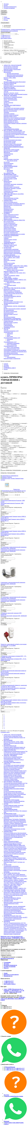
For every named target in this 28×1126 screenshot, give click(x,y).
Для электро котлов (12, 160)
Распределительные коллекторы (12, 145)
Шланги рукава (8, 218)
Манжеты (6, 259)
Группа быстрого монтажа (11, 68)
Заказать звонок (8, 41)
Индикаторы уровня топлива (11, 149)
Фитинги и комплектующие (11, 217)
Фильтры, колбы (8, 295)
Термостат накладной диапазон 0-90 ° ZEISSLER (14, 615)
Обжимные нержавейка (13, 343)
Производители (8, 976)
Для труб (6, 299)
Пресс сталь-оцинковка (13, 347)
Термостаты (7, 241)
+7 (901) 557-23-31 (5, 37)
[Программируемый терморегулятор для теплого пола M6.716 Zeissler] (14, 701)
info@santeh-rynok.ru (6, 38)
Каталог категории (5, 32)
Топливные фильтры (9, 326)
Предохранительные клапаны (12, 231)
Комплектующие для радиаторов (12, 253)
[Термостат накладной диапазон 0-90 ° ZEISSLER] (14, 614)
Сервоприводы (8, 236)
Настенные (10, 171)
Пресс (8, 340)
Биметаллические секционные (12, 252)
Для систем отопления (10, 177)
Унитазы (6, 286)
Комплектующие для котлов (11, 159)
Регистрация (7, 27)
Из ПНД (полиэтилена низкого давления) (15, 308)
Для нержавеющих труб (10, 342)
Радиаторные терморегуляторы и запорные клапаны (14, 777)
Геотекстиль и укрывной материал (13, 97)
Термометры (7, 155)
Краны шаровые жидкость (11, 120)
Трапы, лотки (7, 277)
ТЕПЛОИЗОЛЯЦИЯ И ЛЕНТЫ (12, 296)
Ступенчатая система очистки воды (13, 293)
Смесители (7, 126)
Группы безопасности (9, 223)
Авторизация (7, 25)
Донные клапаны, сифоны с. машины (14, 267)
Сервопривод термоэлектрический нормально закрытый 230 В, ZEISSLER (13, 550)
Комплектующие (8, 167)
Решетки (6, 79)
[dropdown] (1, 1)
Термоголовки (7, 127)
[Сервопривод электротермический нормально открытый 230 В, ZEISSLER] (14, 598)
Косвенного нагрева (9, 87)
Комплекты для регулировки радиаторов (14, 117)
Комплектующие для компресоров (13, 205)
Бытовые (9, 80)
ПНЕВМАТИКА (8, 200)
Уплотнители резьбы (9, 263)
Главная (6, 363)
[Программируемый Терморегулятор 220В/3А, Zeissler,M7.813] (14, 532)
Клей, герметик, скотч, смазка (12, 257)
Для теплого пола (8, 297)
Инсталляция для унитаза (10, 268)
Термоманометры (8, 153)
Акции (5, 973)
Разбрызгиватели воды (10, 216)
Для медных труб (8, 332)
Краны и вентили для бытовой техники (14, 119)
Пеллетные (7, 162)
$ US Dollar (7, 18)
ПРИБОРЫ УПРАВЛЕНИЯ (11, 235)
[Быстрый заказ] (7, 512)
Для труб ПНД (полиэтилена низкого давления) (13, 932)
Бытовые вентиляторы (13, 73)
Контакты (6, 366)
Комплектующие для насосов (11, 187)
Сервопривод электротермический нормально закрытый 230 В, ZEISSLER (13, 583)
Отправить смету (5, 732)
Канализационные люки (10, 98)
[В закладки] (9, 512)
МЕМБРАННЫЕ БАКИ (10, 174)
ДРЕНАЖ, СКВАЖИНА (10, 95)
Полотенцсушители (9, 281)
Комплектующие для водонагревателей (14, 86)
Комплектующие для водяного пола (13, 301)
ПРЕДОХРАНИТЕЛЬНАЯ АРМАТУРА (14, 220)
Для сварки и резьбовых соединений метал (15, 351)
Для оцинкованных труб (10, 346)
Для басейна (7, 182)
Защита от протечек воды (10, 224)
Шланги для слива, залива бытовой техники (15, 94)
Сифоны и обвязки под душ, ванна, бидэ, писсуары (14, 883)
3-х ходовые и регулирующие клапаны (14, 108)
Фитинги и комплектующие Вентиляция (14, 81)
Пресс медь (10, 336)
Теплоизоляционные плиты (11, 303)
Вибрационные (8, 181)
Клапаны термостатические (11, 115)
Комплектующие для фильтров (12, 290)
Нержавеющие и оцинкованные (12, 318)
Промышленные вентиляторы (15, 76)
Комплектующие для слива (11, 271)
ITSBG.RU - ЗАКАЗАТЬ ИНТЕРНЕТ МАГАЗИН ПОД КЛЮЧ (13, 999)
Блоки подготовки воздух (10, 202)
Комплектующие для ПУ (10, 245)
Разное (5, 261)
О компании (7, 962)
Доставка (6, 4)
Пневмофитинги (8, 210)
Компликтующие (11, 285)
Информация (4, 959)
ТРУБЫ (6, 304)
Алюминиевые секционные (11, 249)
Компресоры (7, 206)
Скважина (6, 101)
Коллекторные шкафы (9, 142)
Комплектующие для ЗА (10, 116)
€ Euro (5, 17)
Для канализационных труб (11, 330)
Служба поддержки (6, 970)
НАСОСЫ (6, 180)
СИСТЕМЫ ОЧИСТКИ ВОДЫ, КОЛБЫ (14, 288)
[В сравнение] (10, 512)
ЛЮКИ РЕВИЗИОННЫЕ (10, 166)
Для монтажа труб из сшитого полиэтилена (15, 134)
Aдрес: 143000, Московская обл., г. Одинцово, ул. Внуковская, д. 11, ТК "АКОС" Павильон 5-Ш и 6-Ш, (14, 990)
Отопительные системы (10, 199)
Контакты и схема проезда (11, 974)
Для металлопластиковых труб (12, 337)
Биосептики (7, 196)
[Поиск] (18, 34)
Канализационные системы (11, 198)
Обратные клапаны (9, 227)
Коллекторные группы (10, 141)
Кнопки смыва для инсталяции (15, 270)
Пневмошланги (8, 212)
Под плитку (7, 169)
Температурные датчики (10, 239)
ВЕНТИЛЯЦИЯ (8, 70)
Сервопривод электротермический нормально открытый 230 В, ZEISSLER (13, 600)
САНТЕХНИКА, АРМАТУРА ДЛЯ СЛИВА (15, 265)
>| (4, 728)
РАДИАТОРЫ (7, 247)
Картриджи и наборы (9, 289)
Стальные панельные (9, 254)
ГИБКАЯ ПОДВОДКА (10, 88)
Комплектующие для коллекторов (13, 144)
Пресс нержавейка (12, 344)
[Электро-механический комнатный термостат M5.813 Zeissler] (14, 672)
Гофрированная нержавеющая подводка (14, 90)
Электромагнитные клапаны (11, 129)
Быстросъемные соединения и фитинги (14, 203)
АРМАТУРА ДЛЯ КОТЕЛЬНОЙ (12, 65)
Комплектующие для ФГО (11, 322)
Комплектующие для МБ (10, 178)
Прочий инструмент (9, 135)
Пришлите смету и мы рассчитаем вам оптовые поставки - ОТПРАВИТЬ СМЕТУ (13, 937)
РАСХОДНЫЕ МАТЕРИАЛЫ (12, 256)
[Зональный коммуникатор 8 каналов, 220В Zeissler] (14, 502)
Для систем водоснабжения (11, 176)
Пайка (8, 335)
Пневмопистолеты (9, 209)
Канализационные (9, 185)
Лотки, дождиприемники (10, 99)
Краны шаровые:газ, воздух (11, 122)
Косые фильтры (8, 324)
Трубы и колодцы (8, 102)
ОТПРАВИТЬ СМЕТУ (10, 368)
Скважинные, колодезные (11, 191)
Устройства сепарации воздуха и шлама (14, 234)
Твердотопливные (8, 163)
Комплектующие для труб (11, 314)
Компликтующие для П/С (13, 282)
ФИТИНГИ (7, 328)
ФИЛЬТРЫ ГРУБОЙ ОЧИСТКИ (12, 319)
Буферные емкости (9, 84)
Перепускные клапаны (10, 228)
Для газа (6, 91)
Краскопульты (7, 207)
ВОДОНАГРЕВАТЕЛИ (10, 83)
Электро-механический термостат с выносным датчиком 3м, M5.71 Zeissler (13, 688)
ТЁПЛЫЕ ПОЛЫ (8, 300)
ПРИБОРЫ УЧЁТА (9, 243)
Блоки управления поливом (11, 214)
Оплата (6, 5)
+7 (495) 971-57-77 (5, 35)
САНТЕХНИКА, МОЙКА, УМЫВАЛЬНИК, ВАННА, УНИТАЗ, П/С (15, 279)
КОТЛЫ (6, 156)
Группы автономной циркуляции (12, 140)
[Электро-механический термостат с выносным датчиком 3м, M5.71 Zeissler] (14, 686)
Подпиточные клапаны (10, 230)
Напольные (10, 170)
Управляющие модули (9, 242)
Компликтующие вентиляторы (15, 75)
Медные (6, 315)
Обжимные (10, 333)
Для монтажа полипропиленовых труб (14, 133)
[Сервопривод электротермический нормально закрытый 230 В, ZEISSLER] (9, 581)
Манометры (7, 152)
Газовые (6, 158)
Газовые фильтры (8, 321)
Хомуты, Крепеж (8, 264)
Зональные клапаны (9, 113)
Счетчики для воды (9, 246)
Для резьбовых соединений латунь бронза (15, 350)
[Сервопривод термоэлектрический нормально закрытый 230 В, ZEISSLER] (14, 548)
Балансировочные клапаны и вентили (14, 109)
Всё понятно (4, 946)
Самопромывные (8, 325)
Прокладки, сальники (9, 260)
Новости (6, 968)
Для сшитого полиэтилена (11, 353)
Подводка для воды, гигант (11, 93)
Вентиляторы (7, 72)
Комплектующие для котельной (12, 69)
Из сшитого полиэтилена (10, 311)
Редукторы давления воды (11, 232)
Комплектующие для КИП (11, 151)
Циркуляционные (8, 192)
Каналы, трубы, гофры (10, 77)
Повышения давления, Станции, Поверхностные (15, 822)
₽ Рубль (6, 20)
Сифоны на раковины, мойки (11, 275)
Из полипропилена (9, 310)
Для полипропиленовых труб (11, 348)
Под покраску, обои (9, 173)
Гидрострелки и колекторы (11, 66)
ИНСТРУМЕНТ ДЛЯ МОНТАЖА (13, 130)
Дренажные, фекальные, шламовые (13, 184)
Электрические (8, 164)
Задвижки (6, 112)
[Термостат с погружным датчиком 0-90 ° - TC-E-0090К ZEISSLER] (14, 657)
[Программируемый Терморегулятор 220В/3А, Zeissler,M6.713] (14, 517)
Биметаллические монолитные (12, 250)
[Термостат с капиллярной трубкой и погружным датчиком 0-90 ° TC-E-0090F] (9, 642)
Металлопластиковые (9, 317)
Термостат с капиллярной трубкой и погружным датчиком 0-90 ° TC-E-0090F (13, 645)
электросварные (11, 357)
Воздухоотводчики (9, 221)
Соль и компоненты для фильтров (13, 292)
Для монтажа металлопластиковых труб (14, 131)
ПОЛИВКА (7, 213)
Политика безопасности (10, 6)
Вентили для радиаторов (10, 111)
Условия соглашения (9, 8)
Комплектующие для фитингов (12, 358)
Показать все (4, 467)
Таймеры (6, 238)
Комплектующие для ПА (10, 225)
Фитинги (6, 104)
